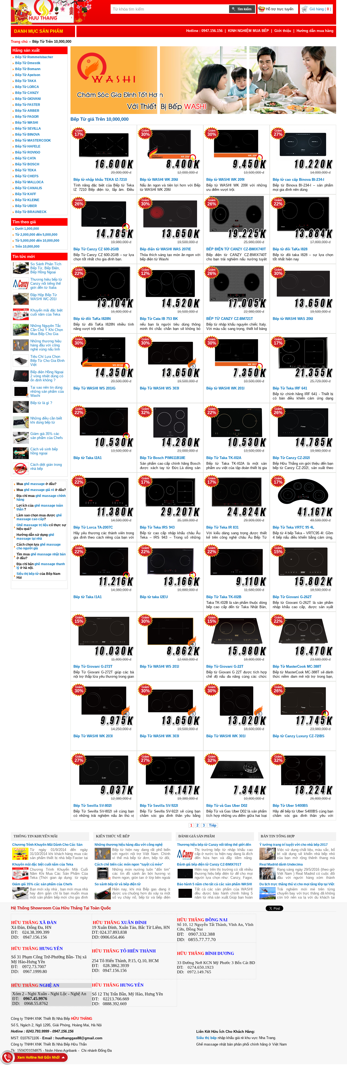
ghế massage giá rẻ (39, 490)
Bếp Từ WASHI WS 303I (159, 388)
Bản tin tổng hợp (278, 836)
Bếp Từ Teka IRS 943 (157, 527)
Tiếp (212, 825)
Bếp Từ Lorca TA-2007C (93, 527)
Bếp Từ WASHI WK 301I (226, 736)
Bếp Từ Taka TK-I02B (223, 597)
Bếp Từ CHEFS (26, 176)
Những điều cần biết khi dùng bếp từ (46, 420)
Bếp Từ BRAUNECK (31, 212)
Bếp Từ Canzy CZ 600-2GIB (96, 249)
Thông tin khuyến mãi (35, 836)
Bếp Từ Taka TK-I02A (223, 458)
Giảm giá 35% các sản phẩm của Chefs (46, 436)
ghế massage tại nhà (35, 536)
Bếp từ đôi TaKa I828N (92, 319)
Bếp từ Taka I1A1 (87, 597)
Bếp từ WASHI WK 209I (225, 180)
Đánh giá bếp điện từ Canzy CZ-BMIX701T (209, 864)
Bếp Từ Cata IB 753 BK (159, 319)
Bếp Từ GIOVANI (28, 99)
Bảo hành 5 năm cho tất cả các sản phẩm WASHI (214, 884)
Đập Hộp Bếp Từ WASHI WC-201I (43, 297)
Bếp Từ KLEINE (27, 200)
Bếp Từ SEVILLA (28, 128)
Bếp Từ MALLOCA (29, 182)
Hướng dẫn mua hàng (315, 31)
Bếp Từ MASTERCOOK (33, 140)
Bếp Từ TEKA (25, 170)
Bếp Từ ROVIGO (27, 152)
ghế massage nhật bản (48, 554)
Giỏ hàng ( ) (320, 9)
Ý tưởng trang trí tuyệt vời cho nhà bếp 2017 (293, 845)
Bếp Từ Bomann (27, 69)
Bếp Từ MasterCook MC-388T (297, 666)
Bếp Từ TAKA (25, 81)
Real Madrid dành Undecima (281, 864)
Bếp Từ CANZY (27, 93)
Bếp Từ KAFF (25, 194)
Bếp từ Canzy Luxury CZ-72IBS (298, 736)
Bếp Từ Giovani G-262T (292, 597)
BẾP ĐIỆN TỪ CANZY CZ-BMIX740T (236, 249)
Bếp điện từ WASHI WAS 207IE (165, 249)
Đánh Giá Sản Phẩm (196, 836)
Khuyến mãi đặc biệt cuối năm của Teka (46, 312)
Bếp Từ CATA (25, 158)
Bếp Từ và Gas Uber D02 (226, 806)
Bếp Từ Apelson (27, 75)
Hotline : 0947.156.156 (204, 31)
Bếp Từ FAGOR (27, 117)
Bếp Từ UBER (26, 206)
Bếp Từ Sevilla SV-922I (159, 806)
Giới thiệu (282, 31)
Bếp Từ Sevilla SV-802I (92, 806)
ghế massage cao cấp (39, 517)
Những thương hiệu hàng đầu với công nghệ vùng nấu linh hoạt (45, 347)
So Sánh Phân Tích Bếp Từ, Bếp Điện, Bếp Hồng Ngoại (45, 268)
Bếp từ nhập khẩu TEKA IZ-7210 (100, 180)
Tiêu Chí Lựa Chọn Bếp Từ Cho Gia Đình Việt (47, 361)
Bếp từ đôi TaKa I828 (290, 249)
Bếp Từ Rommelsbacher (34, 57)
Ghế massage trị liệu (32, 525)
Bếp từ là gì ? (41, 403)
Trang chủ (19, 42)
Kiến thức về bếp (113, 836)
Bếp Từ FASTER (27, 105)
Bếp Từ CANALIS (28, 188)
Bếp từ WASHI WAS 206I (293, 319)
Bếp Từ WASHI (26, 123)
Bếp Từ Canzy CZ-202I (291, 458)
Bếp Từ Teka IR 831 (222, 527)
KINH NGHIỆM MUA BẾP (248, 31)
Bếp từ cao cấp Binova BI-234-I (298, 180)
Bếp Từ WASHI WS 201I (159, 666)
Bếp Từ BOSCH (27, 164)
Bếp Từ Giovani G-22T (224, 666)
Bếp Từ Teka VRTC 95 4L (293, 527)
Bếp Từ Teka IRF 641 (290, 388)
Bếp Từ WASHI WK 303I (159, 736)
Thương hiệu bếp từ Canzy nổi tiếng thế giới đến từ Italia (46, 283)
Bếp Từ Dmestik (27, 63)
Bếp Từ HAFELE (27, 146)
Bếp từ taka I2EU (154, 597)
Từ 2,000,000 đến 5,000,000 (36, 235)
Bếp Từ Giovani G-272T (93, 666)
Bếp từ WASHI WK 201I (225, 388)
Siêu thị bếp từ (28, 574)
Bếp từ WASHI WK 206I (159, 180)
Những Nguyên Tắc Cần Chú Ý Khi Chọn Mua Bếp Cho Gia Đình (46, 332)
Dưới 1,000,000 (27, 229)
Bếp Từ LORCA (27, 87)
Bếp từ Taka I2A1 (87, 458)
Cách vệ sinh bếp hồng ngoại (44, 451)
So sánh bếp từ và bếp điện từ (118, 884)
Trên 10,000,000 (27, 246)
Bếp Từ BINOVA (27, 134)
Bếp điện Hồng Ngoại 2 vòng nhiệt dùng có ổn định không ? (46, 376)
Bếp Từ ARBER (27, 111)
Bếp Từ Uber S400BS (290, 806)
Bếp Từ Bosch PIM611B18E (162, 458)
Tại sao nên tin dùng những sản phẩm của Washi (47, 391)
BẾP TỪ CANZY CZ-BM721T (229, 319)
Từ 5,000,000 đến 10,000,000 (37, 241)
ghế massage (34, 484)
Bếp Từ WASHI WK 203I (93, 736)
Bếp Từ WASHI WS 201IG (94, 388)
